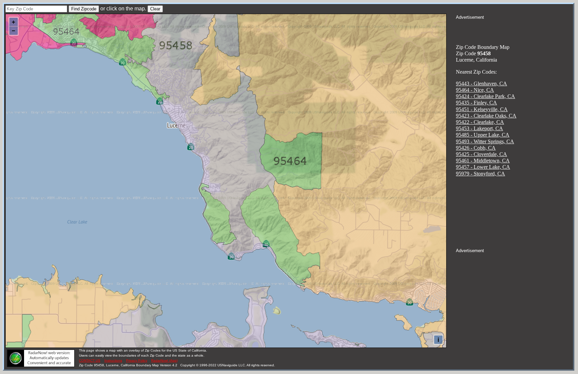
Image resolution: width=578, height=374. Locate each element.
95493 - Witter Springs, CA (485, 141)
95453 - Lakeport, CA (479, 128)
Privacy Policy (136, 360)
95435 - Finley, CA (476, 102)
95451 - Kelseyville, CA (482, 109)
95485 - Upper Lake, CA (482, 135)
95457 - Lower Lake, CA (483, 167)
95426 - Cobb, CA (476, 148)
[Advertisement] (514, 28)
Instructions (113, 360)
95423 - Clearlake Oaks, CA (486, 116)
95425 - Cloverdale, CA (481, 154)
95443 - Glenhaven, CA (481, 83)
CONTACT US (89, 360)
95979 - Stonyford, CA (480, 173)
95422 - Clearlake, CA (480, 122)
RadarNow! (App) (164, 360)
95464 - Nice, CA (475, 90)
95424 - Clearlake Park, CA (485, 96)
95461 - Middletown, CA (483, 160)
